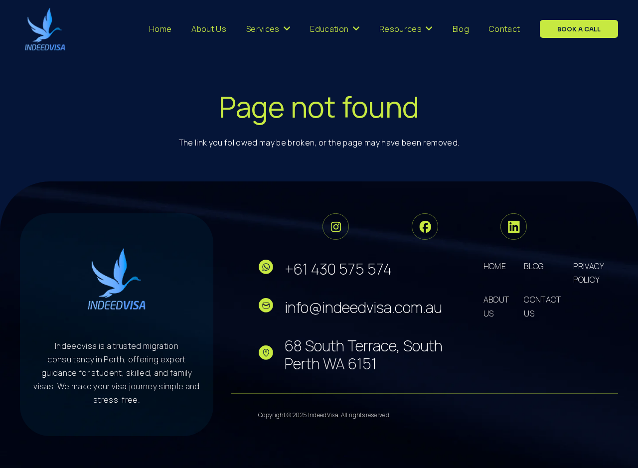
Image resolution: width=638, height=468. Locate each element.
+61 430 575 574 (338, 269)
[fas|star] (271, 269)
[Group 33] (335, 226)
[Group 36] (513, 226)
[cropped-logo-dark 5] (117, 278)
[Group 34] (425, 226)
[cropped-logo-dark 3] (45, 29)
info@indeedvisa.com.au (363, 307)
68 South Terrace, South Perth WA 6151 (364, 354)
